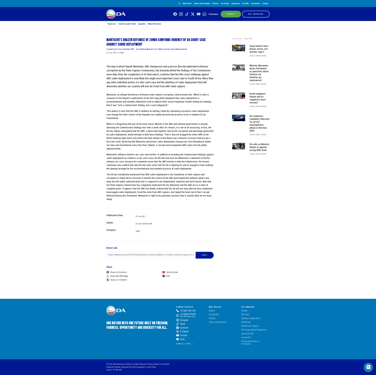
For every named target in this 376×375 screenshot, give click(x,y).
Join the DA (246, 337)
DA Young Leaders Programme (253, 330)
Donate (244, 311)
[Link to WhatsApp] (204, 14)
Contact (265, 3)
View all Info (183, 344)
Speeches (141, 24)
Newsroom (235, 3)
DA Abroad (245, 322)
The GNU (245, 3)
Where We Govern (154, 24)
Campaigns (213, 14)
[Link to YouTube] (198, 14)
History (212, 311)
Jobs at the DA (247, 333)
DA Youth (245, 314)
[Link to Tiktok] (187, 14)
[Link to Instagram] (181, 14)
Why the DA (187, 3)
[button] (131, 272)
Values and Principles (202, 3)
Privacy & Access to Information (158, 364)
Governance (255, 3)
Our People (225, 3)
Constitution (214, 314)
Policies (215, 3)
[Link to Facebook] (175, 14)
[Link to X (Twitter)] (192, 14)
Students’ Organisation (250, 318)
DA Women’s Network (250, 326)
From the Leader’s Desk (127, 24)
